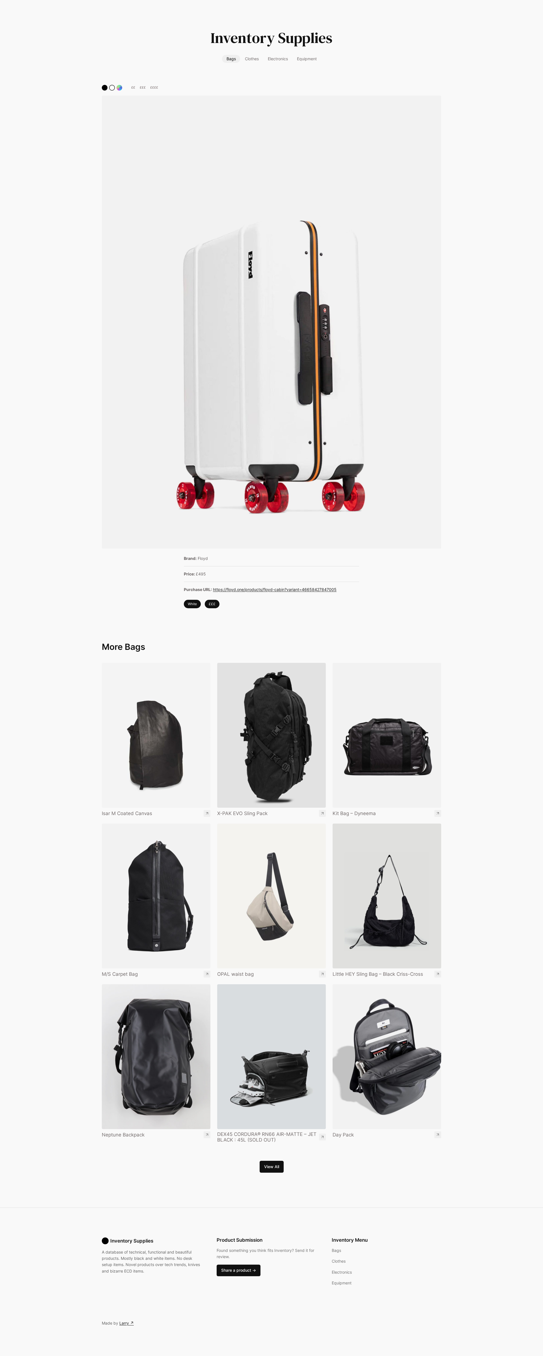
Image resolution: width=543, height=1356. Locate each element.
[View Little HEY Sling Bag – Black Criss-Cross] (387, 896)
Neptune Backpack (123, 1135)
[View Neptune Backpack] (156, 1056)
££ (133, 87)
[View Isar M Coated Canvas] (156, 735)
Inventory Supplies (271, 38)
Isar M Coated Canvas (127, 813)
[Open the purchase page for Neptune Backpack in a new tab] (207, 1134)
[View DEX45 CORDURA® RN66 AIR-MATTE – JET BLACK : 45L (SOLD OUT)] (271, 1056)
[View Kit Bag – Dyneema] (387, 735)
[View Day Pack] (387, 1056)
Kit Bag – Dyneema (354, 813)
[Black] (104, 88)
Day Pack (343, 1135)
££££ (154, 87)
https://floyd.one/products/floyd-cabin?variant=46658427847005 (275, 589)
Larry (126, 1323)
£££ (143, 87)
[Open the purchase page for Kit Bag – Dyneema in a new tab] (437, 813)
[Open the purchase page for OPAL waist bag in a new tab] (322, 974)
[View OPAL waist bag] (271, 896)
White (192, 604)
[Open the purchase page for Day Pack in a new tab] (437, 1134)
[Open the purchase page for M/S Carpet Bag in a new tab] (207, 974)
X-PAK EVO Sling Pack (242, 813)
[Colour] (119, 88)
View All (271, 1166)
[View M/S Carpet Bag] (156, 896)
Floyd (203, 558)
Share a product (238, 1270)
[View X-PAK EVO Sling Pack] (271, 735)
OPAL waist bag (235, 974)
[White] (112, 88)
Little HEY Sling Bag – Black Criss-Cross (378, 974)
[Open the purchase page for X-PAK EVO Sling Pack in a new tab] (322, 813)
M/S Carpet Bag (120, 974)
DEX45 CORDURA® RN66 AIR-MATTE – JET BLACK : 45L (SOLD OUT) (266, 1137)
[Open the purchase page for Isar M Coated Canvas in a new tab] (207, 813)
